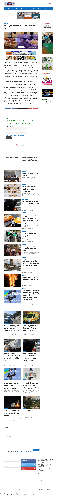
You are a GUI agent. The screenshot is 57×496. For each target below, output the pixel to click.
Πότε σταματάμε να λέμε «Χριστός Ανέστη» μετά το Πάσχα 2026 (29, 248)
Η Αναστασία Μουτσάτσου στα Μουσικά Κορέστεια (44, 473)
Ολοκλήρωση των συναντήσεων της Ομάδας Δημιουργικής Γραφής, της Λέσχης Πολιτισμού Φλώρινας (29, 160)
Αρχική (1, 494)
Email (7, 130)
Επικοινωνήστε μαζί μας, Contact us (45, 489)
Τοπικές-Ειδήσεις (38, 8)
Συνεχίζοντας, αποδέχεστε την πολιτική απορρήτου (16, 135)
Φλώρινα (25, 8)
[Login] (50, 8)
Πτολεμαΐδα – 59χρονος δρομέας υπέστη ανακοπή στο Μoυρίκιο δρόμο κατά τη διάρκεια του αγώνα (31, 327)
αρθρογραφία (7, 8)
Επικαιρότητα (25, 199)
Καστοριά (6, 351)
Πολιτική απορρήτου (38, 490)
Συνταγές (11, 8)
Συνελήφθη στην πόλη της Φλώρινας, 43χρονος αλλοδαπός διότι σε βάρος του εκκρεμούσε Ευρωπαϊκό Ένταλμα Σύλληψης (31, 357)
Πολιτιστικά (44, 8)
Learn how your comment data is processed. (24, 451)
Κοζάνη (24, 379)
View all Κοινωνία (21, 424)
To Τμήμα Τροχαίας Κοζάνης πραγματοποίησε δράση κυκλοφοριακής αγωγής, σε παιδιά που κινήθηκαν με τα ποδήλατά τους (12, 328)
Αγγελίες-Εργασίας (31, 8)
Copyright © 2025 (7, 489)
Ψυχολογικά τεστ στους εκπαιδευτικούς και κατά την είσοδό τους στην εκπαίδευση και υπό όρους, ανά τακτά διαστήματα (30, 263)
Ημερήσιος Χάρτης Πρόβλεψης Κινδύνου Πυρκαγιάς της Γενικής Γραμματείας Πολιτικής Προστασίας (45, 476)
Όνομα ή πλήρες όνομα (10, 126)
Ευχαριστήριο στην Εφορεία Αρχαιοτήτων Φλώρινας (12, 158)
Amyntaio (21, 46)
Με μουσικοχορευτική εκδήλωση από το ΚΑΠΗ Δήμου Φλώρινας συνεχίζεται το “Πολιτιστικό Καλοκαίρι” (45, 460)
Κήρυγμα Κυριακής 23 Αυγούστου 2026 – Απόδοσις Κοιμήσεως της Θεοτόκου (44, 465)
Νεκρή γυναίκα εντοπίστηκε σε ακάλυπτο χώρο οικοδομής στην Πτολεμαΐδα (30, 203)
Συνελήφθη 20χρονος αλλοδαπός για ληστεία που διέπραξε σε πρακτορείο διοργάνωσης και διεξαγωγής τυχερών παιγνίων (31, 385)
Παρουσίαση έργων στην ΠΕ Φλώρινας (30, 174)
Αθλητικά (16, 8)
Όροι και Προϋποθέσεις (48, 490)
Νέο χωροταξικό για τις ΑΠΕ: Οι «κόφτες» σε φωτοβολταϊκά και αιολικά (44, 469)
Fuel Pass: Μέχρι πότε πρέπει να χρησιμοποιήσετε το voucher (30, 235)
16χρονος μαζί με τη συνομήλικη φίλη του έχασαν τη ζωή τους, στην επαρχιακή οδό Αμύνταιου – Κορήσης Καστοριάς (12, 357)
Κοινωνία (6, 23)
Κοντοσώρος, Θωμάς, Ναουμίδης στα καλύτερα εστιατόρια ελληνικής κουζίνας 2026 (29, 188)
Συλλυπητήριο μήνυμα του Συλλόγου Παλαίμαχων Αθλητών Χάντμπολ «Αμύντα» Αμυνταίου (12, 413)
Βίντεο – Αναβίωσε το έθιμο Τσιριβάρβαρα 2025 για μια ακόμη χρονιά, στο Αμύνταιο (30, 279)
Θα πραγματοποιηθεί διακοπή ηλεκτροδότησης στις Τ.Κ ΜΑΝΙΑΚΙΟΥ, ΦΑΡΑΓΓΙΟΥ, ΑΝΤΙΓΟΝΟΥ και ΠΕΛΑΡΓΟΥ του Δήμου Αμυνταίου (12, 385)
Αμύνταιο (20, 8)
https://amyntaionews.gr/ (8, 490)
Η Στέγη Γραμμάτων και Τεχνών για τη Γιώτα (29, 411)
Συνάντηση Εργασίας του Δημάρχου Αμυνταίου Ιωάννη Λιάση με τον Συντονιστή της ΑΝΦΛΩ (44, 481)
